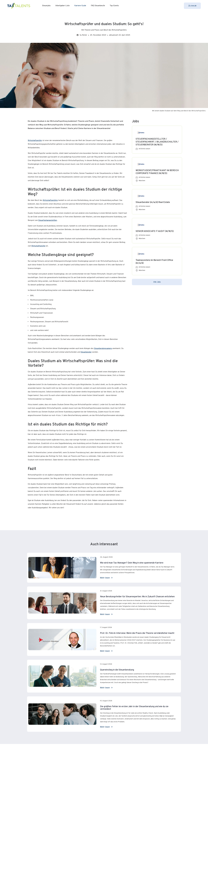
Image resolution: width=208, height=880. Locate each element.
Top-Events (114, 6)
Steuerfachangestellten (47, 220)
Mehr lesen (105, 578)
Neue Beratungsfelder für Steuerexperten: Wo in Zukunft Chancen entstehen (137, 596)
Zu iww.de (192, 6)
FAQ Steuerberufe (98, 6)
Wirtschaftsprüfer (35, 140)
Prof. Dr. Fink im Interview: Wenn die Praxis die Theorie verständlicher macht (137, 633)
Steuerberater (86, 352)
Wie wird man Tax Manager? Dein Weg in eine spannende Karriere (131, 563)
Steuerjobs (46, 6)
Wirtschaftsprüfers (50, 200)
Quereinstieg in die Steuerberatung (117, 670)
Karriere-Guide (80, 6)
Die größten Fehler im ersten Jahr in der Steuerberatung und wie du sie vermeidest (134, 708)
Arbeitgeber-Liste (62, 6)
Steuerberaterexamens (103, 348)
